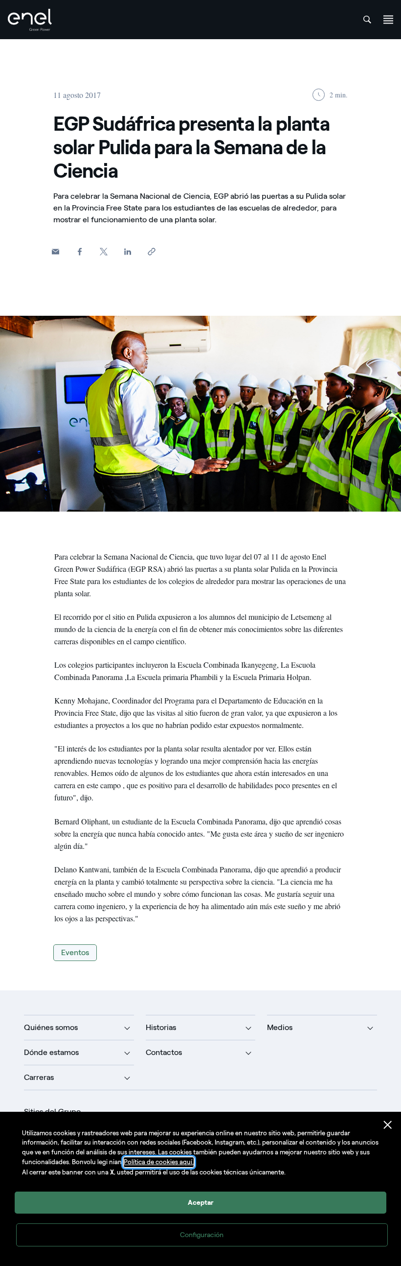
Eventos (75, 952)
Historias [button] (161, 1027)
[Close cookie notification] (388, 1125)
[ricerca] (367, 19)
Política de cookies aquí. (159, 1162)
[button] (56, 251)
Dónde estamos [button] (51, 1052)
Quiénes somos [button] (51, 1027)
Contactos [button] (164, 1052)
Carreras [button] (39, 1077)
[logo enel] (30, 20)
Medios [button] (279, 1027)
